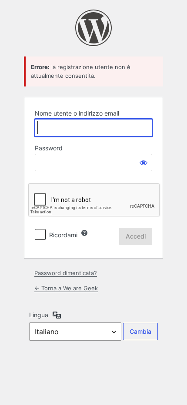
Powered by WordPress (93, 28)
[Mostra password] (143, 162)
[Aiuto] (84, 233)
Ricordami (63, 235)
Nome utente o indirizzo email (77, 113)
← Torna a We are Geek (66, 288)
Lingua (38, 315)
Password (49, 148)
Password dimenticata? (65, 272)
